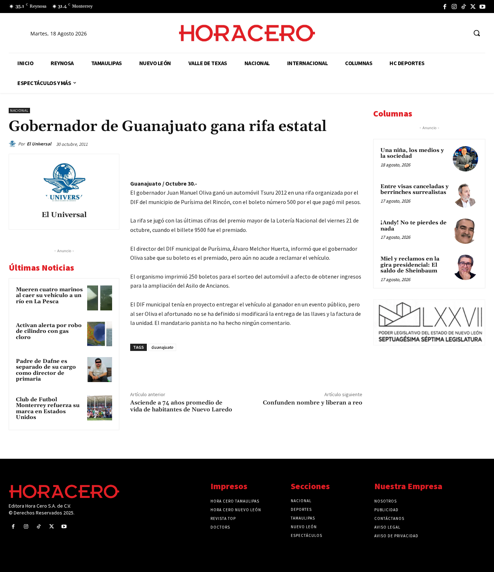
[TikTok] (464, 6)
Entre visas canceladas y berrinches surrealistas (414, 189)
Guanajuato (162, 347)
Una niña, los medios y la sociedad (412, 153)
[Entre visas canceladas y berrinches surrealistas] (465, 195)
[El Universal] (13, 144)
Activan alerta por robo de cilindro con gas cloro (49, 331)
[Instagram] (454, 6)
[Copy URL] (338, 161)
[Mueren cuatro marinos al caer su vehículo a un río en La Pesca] (99, 297)
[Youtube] (482, 6)
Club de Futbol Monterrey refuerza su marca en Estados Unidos (48, 408)
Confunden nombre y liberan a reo (312, 402)
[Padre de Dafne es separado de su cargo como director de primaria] (99, 369)
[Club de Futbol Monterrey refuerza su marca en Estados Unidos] (99, 407)
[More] (354, 161)
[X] (473, 6)
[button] (476, 33)
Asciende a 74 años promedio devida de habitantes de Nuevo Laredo (181, 406)
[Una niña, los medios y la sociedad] (465, 158)
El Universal (39, 144)
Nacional (19, 110)
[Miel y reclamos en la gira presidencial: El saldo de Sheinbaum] (465, 267)
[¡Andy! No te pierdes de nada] (465, 231)
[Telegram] (321, 161)
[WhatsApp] (304, 161)
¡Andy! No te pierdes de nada (413, 225)
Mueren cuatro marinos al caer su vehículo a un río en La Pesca (49, 295)
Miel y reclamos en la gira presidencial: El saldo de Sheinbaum (409, 264)
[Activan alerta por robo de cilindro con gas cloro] (99, 333)
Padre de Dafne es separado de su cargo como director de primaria (46, 370)
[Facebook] (445, 6)
